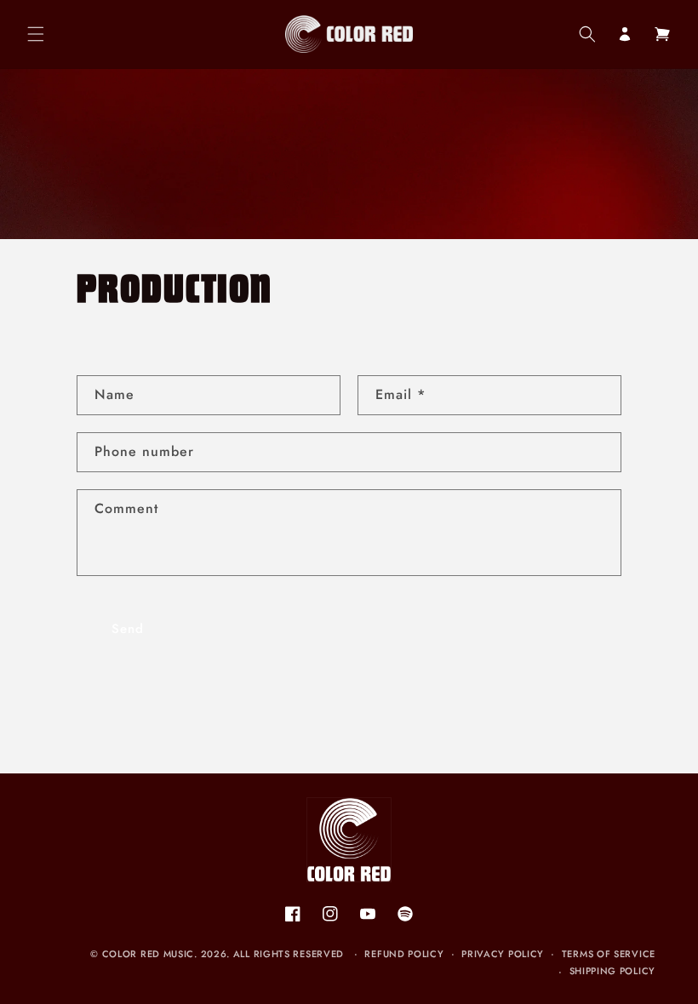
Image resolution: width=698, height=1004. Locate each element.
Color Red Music (148, 954)
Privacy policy (502, 954)
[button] (35, 34)
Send (128, 628)
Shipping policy (612, 971)
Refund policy (403, 954)
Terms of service (608, 954)
